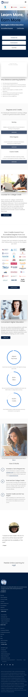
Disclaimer (4, 661)
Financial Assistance (5, 619)
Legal (24, 659)
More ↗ (14, 460)
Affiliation (3, 607)
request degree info (13, 475)
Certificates (20, 28)
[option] (7, 7)
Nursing (2, 595)
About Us (2, 628)
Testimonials (3, 642)
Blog (2, 638)
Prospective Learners (5, 632)
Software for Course (5, 658)
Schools (2, 634)
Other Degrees (4, 597)
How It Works (4, 614)
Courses (2, 601)
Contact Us (3, 649)
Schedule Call (4, 616)
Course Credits (4, 599)
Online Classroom (4, 603)
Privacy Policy (19, 659)
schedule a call (9, 472)
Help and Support (5, 655)
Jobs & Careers (4, 640)
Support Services (4, 609)
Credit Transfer (4, 623)
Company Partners (5, 630)
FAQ (1, 636)
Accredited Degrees (7, 28)
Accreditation (4, 605)
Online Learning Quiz (5, 653)
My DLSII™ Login (4, 647)
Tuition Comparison (5, 621)
